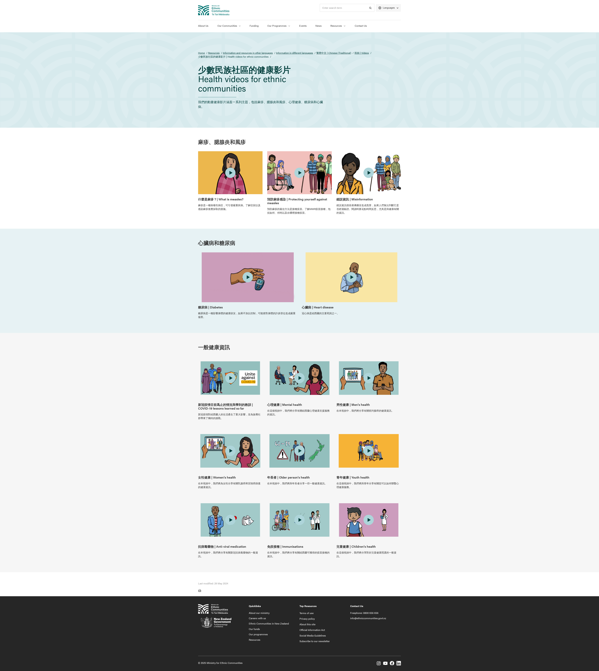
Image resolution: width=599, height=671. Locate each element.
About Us (203, 25)
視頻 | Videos (361, 53)
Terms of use (307, 613)
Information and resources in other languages (248, 53)
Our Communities (227, 25)
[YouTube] (385, 663)
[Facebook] (392, 663)
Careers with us (257, 618)
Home (201, 53)
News (318, 25)
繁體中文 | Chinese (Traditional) (333, 53)
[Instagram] (378, 663)
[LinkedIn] (399, 663)
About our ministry (259, 613)
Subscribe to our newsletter (315, 641)
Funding (254, 25)
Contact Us (361, 25)
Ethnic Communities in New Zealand (269, 623)
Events (303, 25)
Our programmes (258, 634)
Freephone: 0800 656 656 (364, 613)
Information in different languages (294, 53)
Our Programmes (277, 25)
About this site (307, 624)
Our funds (254, 629)
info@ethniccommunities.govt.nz (368, 618)
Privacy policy (307, 618)
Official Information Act (312, 630)
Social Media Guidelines (313, 635)
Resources (336, 25)
